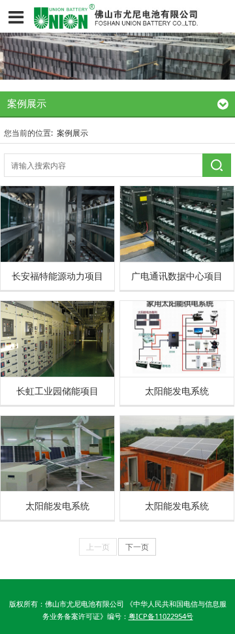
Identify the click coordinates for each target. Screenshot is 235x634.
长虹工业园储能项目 (57, 391)
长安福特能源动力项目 (57, 276)
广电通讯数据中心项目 (177, 276)
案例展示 (72, 132)
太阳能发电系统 (177, 391)
